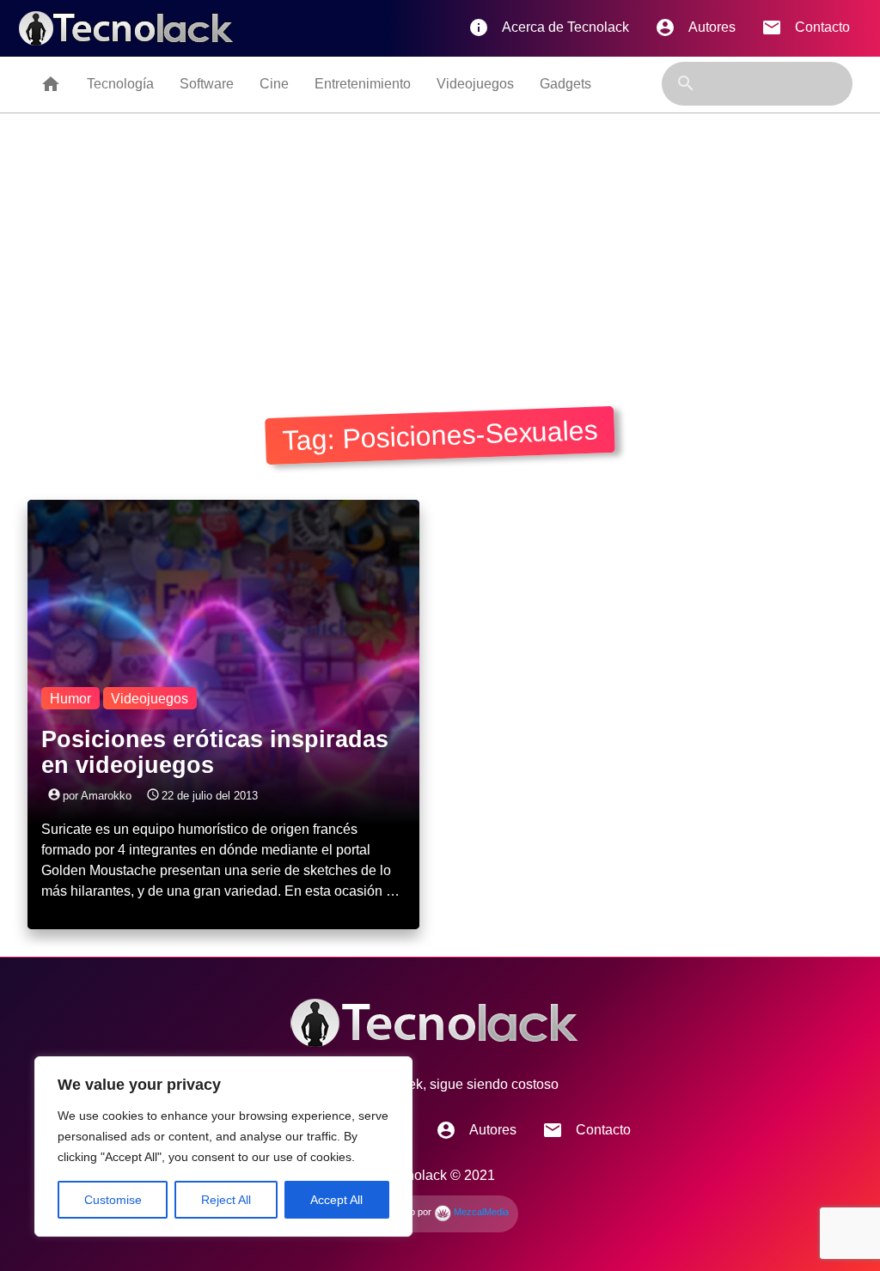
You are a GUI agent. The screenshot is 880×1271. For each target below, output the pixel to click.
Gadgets (565, 83)
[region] (223, 1146)
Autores (695, 27)
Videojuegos (475, 83)
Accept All (336, 1200)
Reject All (226, 1200)
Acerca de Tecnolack (548, 27)
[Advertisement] (440, 242)
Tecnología (120, 83)
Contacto (805, 27)
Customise (113, 1200)
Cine (274, 83)
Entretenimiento (363, 83)
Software (207, 83)
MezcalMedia (480, 1212)
